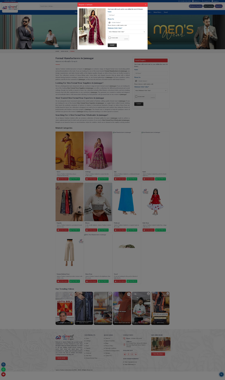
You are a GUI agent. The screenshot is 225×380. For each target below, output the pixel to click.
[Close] (145, 4)
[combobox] (110, 22)
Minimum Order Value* (115, 28)
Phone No (111, 19)
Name (109, 12)
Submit (112, 45)
